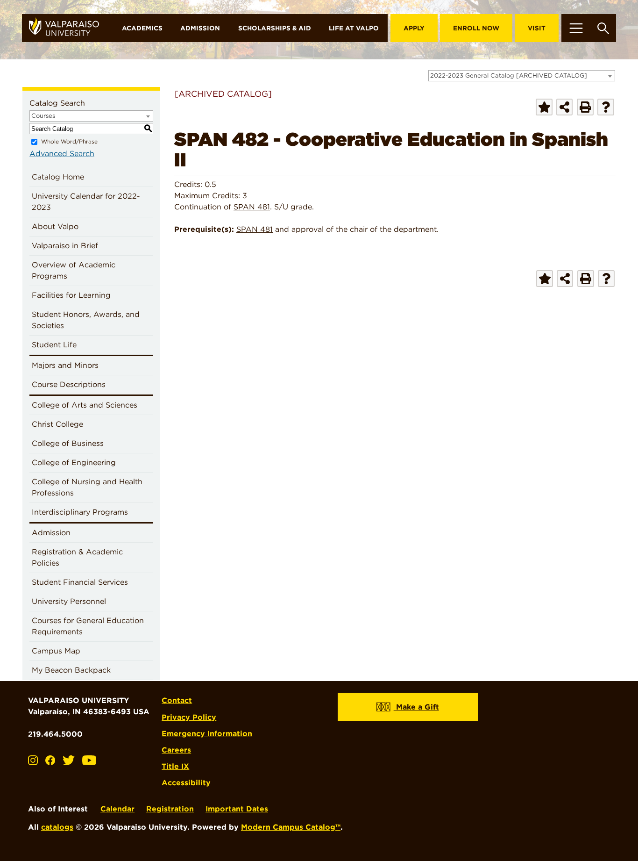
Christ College (57, 424)
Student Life (54, 344)
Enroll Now (476, 28)
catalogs (57, 827)
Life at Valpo (354, 28)
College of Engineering (74, 462)
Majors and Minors (65, 365)
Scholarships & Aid (274, 28)
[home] (67, 28)
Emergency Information (207, 733)
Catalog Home (58, 176)
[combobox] (521, 75)
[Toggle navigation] (575, 28)
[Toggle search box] (603, 28)
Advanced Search (61, 153)
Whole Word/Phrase (69, 141)
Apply (414, 28)
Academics (142, 28)
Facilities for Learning (71, 295)
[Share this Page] (564, 107)
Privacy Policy (189, 717)
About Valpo (55, 226)
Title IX (175, 766)
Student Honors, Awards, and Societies (86, 320)
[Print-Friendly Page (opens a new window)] (585, 107)
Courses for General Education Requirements (88, 626)
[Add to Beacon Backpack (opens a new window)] (544, 107)
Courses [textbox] (43, 115)
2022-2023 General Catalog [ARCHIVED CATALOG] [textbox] (508, 75)
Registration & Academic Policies (77, 557)
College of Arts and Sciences (84, 405)
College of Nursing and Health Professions (87, 487)
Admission (200, 28)
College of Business (68, 443)
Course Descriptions (69, 384)
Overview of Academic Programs (73, 270)
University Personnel (69, 601)
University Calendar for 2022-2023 (86, 202)
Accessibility (186, 782)
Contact (177, 700)
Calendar (117, 808)
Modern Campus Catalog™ (290, 827)
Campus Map (56, 650)
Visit (537, 28)
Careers (176, 750)
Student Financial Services (80, 582)
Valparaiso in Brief (65, 245)
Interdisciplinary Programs (80, 512)
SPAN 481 (252, 206)
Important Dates (237, 808)
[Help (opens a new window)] (605, 107)
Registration (170, 808)
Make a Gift (416, 707)
